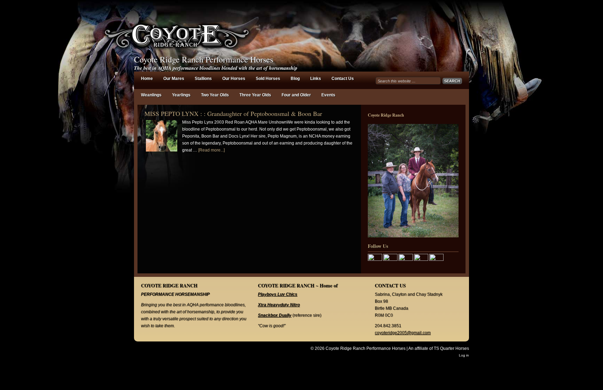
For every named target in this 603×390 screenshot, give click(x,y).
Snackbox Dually (274, 315)
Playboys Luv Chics (277, 294)
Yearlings (181, 95)
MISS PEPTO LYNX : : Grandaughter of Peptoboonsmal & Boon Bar (233, 113)
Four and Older (296, 95)
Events (328, 95)
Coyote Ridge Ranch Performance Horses (203, 59)
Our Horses (233, 78)
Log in (464, 355)
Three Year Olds (255, 95)
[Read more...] (211, 150)
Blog (295, 78)
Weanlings (151, 95)
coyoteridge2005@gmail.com (403, 332)
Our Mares (173, 78)
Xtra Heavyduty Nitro (279, 304)
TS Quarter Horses (451, 348)
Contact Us (343, 78)
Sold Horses (268, 78)
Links (315, 78)
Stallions (203, 78)
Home (147, 78)
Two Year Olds (215, 95)
